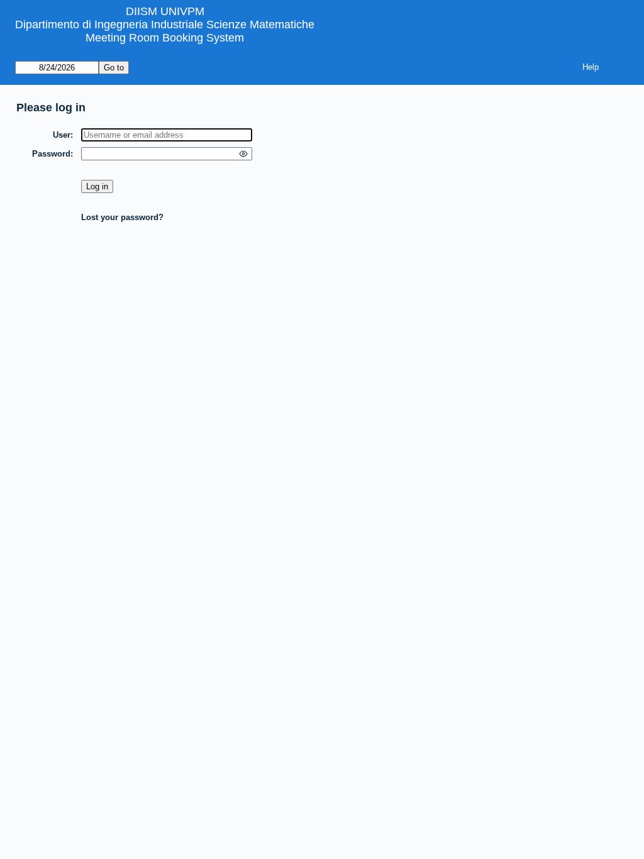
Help (590, 67)
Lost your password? (122, 217)
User (61, 135)
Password (51, 153)
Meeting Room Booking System (165, 37)
